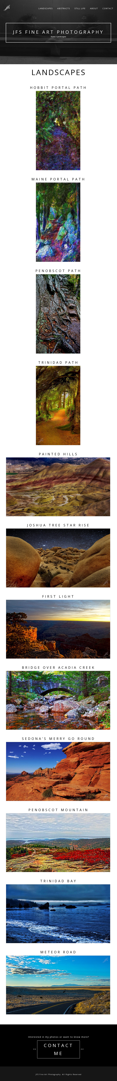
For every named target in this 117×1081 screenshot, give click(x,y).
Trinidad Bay (58, 881)
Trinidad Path (58, 362)
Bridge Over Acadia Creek (58, 667)
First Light (58, 596)
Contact (108, 8)
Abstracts (63, 8)
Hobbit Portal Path (58, 87)
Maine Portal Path (59, 179)
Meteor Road (58, 952)
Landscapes (46, 8)
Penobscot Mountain (58, 809)
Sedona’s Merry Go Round (58, 738)
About (94, 8)
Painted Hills (58, 454)
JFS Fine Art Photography (58, 32)
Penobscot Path (58, 270)
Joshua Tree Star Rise (58, 525)
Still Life (79, 8)
